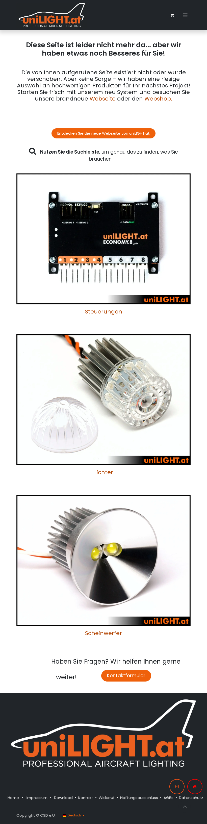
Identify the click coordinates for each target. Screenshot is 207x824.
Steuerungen (103, 312)
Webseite (103, 99)
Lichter (103, 472)
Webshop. (158, 99)
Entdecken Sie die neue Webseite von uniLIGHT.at (103, 133)
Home (13, 797)
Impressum (37, 797)
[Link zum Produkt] (103, 238)
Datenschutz (191, 797)
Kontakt (85, 797)
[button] (184, 807)
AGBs (168, 797)
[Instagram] (177, 786)
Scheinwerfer (103, 633)
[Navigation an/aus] (185, 15)
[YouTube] (194, 786)
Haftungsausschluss (139, 797)
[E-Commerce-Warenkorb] (172, 15)
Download (63, 797)
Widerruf (107, 797)
